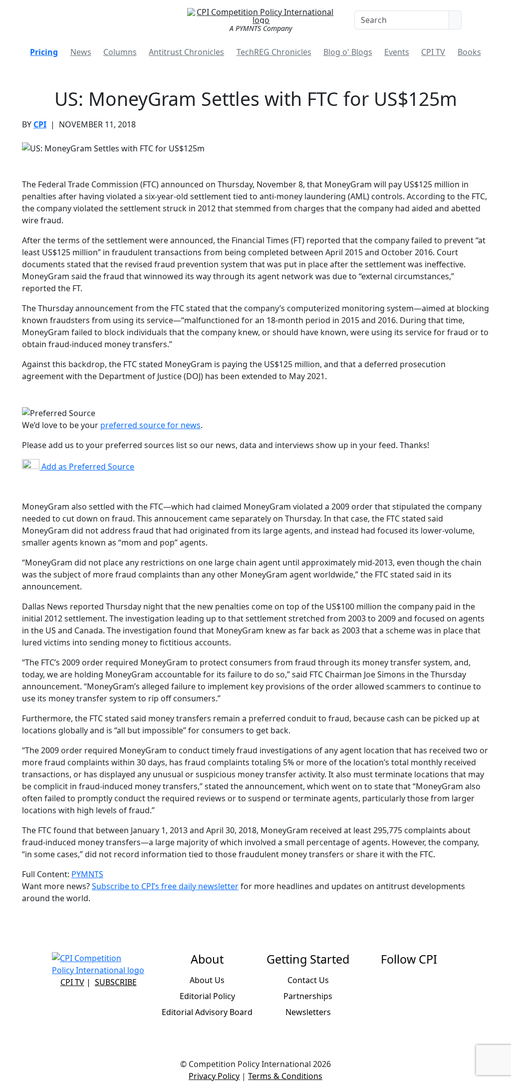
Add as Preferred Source (86, 466)
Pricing (44, 51)
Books (469, 51)
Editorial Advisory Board (207, 1012)
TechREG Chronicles (274, 51)
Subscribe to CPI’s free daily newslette (163, 886)
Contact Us (308, 980)
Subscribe (116, 982)
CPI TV (433, 51)
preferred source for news (150, 425)
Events (396, 51)
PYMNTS (87, 874)
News (80, 51)
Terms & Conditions (285, 1076)
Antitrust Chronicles (186, 51)
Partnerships (307, 996)
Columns (120, 51)
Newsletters (308, 1012)
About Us (207, 980)
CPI (39, 124)
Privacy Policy (214, 1076)
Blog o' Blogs (347, 51)
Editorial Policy (207, 996)
